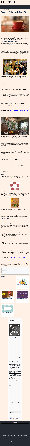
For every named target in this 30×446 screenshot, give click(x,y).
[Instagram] (25, 8)
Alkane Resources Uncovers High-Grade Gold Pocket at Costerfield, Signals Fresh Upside (14, 384)
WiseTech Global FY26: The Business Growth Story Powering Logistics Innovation (14, 368)
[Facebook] (23, 8)
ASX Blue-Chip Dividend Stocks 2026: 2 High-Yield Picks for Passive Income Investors (14, 342)
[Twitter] (24, 8)
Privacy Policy (17, 435)
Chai (17, 33)
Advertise (3, 435)
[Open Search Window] (1, 7)
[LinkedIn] (28, 8)
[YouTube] (27, 8)
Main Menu (15, 6)
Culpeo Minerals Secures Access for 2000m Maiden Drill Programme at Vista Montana (15, 358)
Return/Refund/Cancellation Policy (24, 435)
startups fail (6, 101)
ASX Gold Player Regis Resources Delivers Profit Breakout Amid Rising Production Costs (15, 403)
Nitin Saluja (19, 51)
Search (20, 320)
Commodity (10, 435)
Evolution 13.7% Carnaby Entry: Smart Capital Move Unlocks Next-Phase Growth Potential (15, 349)
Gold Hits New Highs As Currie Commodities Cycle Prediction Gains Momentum (14, 396)
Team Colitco (4, 9)
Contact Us (14, 435)
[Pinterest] (26, 8)
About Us (5, 435)
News (8, 435)
